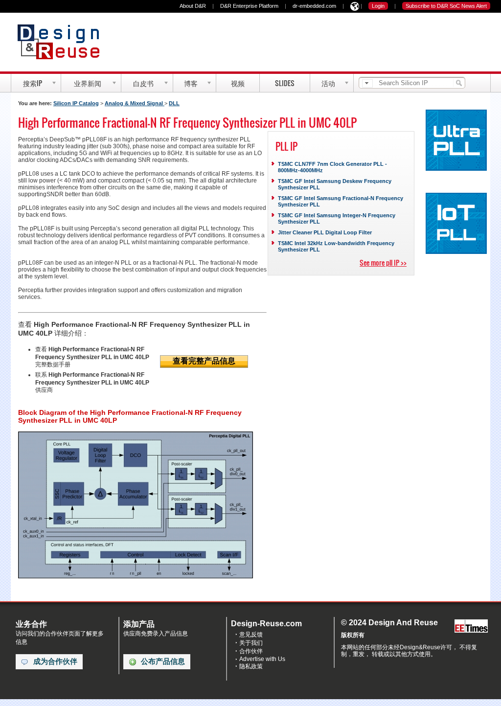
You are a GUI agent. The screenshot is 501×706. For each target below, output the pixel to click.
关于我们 (251, 642)
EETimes (471, 626)
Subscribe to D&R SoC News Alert (446, 6)
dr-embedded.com (314, 6)
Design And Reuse (63, 42)
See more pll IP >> (383, 262)
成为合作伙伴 (55, 661)
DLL (174, 103)
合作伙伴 (251, 651)
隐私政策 (251, 666)
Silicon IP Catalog (76, 103)
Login (378, 6)
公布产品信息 (163, 661)
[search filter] (367, 83)
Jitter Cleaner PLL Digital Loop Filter (325, 232)
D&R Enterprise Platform (249, 6)
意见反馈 (251, 634)
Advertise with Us (262, 659)
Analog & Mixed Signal (134, 103)
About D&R (193, 6)
